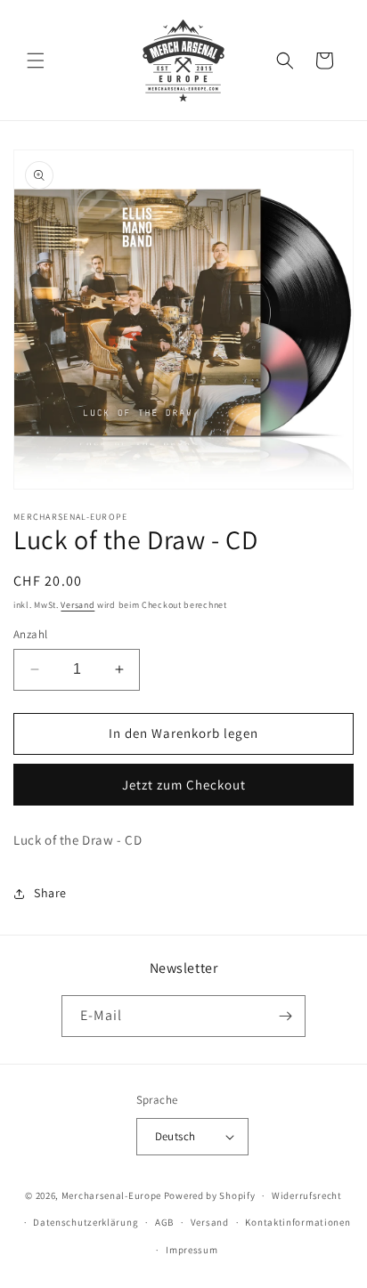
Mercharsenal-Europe (111, 1195)
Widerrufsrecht (307, 1195)
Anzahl (30, 634)
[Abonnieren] (285, 1016)
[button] (35, 60)
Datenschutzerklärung (85, 1222)
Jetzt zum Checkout (184, 784)
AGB (164, 1222)
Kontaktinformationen (297, 1222)
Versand (77, 605)
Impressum (191, 1249)
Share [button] (50, 893)
